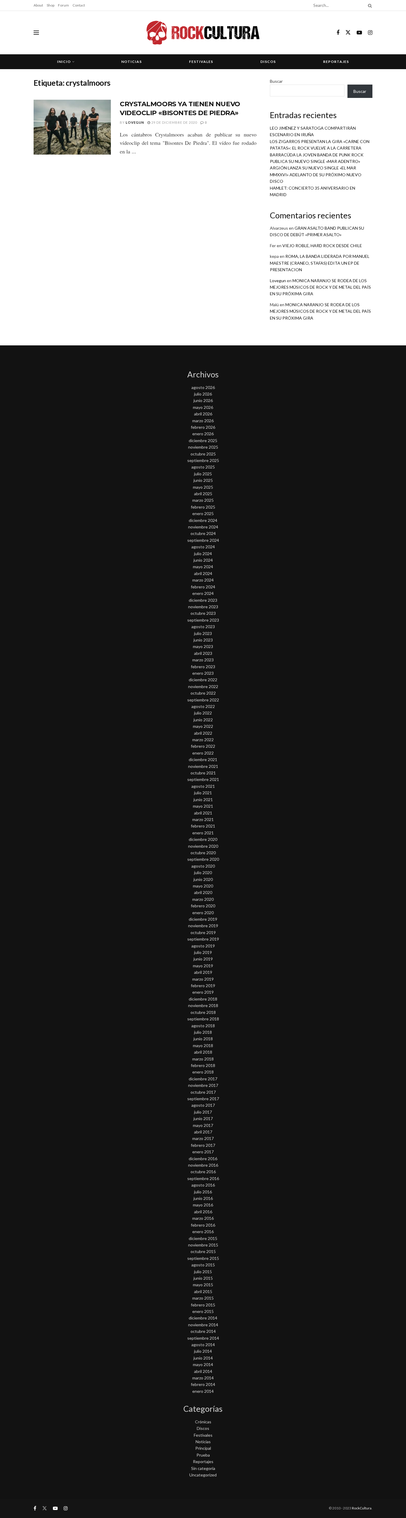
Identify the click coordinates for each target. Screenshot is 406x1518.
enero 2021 (203, 832)
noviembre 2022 (203, 686)
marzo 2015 (203, 1298)
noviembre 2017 (203, 1085)
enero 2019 (203, 992)
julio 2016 (203, 1191)
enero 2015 (203, 1311)
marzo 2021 (203, 819)
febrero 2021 (203, 825)
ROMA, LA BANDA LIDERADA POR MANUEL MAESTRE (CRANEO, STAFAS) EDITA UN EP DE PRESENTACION (319, 263)
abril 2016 (203, 1211)
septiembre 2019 (203, 938)
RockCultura (362, 1508)
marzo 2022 (203, 739)
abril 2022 (203, 733)
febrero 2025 (203, 506)
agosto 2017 (203, 1105)
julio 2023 (203, 633)
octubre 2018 (203, 1012)
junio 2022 (203, 719)
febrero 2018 (203, 1065)
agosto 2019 (203, 945)
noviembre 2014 (203, 1324)
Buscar (276, 81)
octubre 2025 (203, 453)
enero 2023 (203, 673)
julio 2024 (203, 553)
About (38, 5)
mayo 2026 (203, 407)
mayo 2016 (203, 1204)
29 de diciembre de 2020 (173, 122)
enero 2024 (203, 593)
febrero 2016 (203, 1225)
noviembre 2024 (203, 526)
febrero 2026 (203, 427)
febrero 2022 (203, 746)
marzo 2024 (203, 579)
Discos (268, 61)
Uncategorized (203, 1474)
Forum (63, 5)
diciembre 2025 (203, 440)
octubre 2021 (203, 772)
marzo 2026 (203, 420)
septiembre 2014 (203, 1338)
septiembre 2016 (203, 1178)
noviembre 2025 (203, 447)
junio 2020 (203, 879)
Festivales (201, 61)
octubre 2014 (203, 1331)
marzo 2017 (203, 1138)
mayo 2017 (203, 1125)
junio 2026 (203, 400)
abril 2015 (203, 1291)
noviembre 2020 (203, 846)
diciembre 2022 (203, 679)
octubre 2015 (203, 1251)
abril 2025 (203, 493)
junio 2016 (203, 1198)
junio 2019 (203, 958)
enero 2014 (203, 1391)
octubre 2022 (203, 693)
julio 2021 (203, 792)
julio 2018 (203, 1032)
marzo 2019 (203, 979)
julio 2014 (203, 1351)
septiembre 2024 (203, 540)
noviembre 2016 (203, 1165)
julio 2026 (203, 393)
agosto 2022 (203, 706)
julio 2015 (203, 1271)
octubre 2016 (203, 1171)
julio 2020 (203, 872)
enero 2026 (203, 433)
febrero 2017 (203, 1145)
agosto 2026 (203, 387)
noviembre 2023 (203, 606)
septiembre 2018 (203, 1018)
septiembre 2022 (203, 699)
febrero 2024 (203, 586)
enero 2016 (203, 1231)
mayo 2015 (203, 1284)
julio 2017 (203, 1111)
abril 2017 (203, 1131)
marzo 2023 (203, 659)
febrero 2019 (203, 985)
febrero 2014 (203, 1384)
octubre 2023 (203, 613)
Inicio (64, 61)
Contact (79, 5)
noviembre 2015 (203, 1244)
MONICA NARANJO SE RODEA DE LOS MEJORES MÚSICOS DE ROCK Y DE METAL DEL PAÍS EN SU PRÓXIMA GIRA (320, 287)
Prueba (203, 1454)
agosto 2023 (203, 626)
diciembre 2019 (203, 919)
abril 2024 (203, 573)
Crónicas (203, 1421)
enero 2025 (203, 513)
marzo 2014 (203, 1377)
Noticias (131, 61)
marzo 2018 (203, 1058)
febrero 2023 (203, 666)
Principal (203, 1448)
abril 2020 (203, 892)
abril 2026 (203, 413)
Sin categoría (203, 1468)
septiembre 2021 (203, 779)
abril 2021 (203, 812)
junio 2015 (203, 1278)
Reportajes (336, 61)
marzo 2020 (203, 899)
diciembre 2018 (203, 998)
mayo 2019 (203, 965)
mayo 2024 (203, 566)
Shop (50, 5)
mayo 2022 (203, 726)
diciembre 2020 (203, 839)
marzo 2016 (203, 1218)
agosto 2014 (203, 1344)
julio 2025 (203, 473)
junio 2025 (203, 480)
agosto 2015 (203, 1264)
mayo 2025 (203, 487)
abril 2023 (203, 653)
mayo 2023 (203, 646)
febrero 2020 (203, 905)
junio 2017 (203, 1118)
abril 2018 (203, 1052)
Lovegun (135, 122)
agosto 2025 (203, 466)
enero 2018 (203, 1071)
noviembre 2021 (203, 766)
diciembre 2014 (203, 1317)
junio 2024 (203, 560)
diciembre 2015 (203, 1238)
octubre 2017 (203, 1092)
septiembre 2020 (203, 859)
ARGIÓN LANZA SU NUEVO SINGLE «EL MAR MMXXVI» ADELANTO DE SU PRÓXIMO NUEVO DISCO (315, 174)
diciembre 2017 (203, 1078)
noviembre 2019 (203, 925)
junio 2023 (203, 639)
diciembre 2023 (203, 600)
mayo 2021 (203, 806)
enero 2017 (203, 1151)
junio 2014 (203, 1357)
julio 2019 (203, 952)
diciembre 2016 (203, 1158)
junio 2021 (203, 799)
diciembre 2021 (203, 759)
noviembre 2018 (203, 1005)
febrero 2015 (203, 1304)
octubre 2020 (203, 852)
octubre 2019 (203, 932)
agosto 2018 (203, 1025)
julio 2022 (203, 712)
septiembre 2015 (203, 1258)
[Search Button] (369, 5)
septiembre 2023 (203, 620)
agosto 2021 (203, 786)
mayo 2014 (203, 1364)
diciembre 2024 (203, 520)
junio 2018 (203, 1038)
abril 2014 (203, 1371)
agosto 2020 (203, 865)
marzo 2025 (203, 500)
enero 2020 (203, 912)
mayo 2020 (203, 885)
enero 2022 (203, 752)
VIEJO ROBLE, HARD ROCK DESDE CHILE (322, 245)
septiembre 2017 (203, 1098)
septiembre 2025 (203, 460)
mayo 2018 (203, 1045)
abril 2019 (203, 972)
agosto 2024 (203, 546)
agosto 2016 (203, 1184)
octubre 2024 (203, 533)
